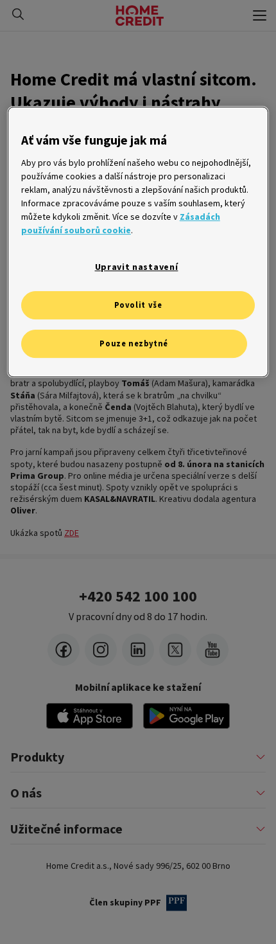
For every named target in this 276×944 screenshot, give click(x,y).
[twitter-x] (175, 650)
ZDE (71, 533)
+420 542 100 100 (138, 596)
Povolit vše (138, 305)
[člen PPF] (176, 903)
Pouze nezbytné (133, 343)
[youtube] (212, 650)
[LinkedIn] (138, 650)
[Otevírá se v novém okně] (186, 716)
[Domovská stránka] (140, 15)
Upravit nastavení (136, 266)
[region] (138, 241)
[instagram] (101, 650)
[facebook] (63, 650)
